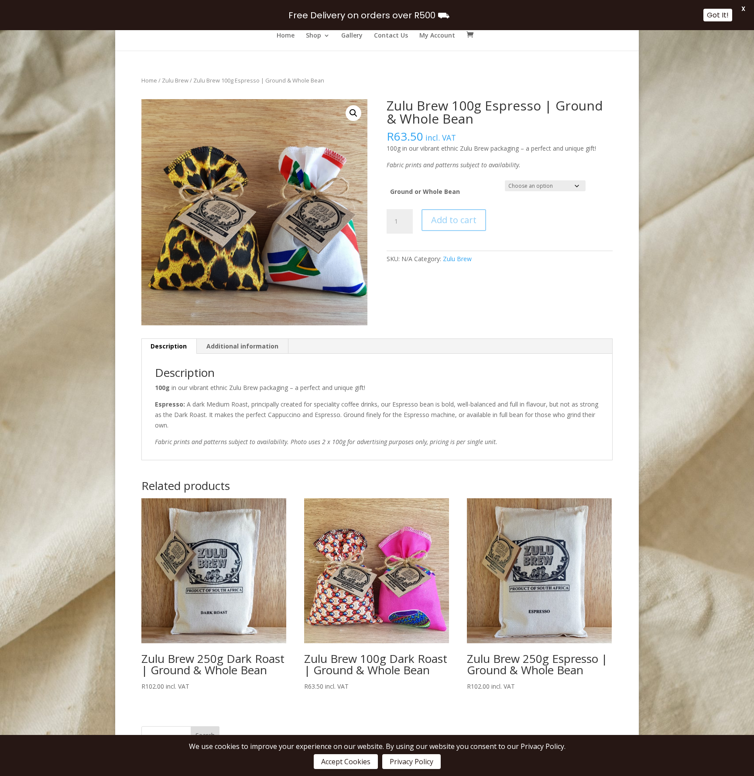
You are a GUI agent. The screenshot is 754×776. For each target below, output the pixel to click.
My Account (437, 35)
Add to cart (453, 220)
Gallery (352, 35)
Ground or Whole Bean (425, 191)
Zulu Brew (175, 80)
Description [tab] (169, 346)
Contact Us (391, 35)
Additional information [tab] (242, 346)
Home (286, 35)
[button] (353, 113)
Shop (313, 35)
